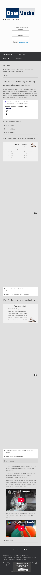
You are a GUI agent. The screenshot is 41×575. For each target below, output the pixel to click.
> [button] (35, 213)
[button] (20, 151)
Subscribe (19, 59)
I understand (23, 570)
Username (20, 29)
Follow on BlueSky (12, 565)
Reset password (23, 42)
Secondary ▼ (7, 54)
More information (22, 567)
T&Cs (4, 565)
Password (20, 35)
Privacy (34, 563)
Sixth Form (22, 54)
